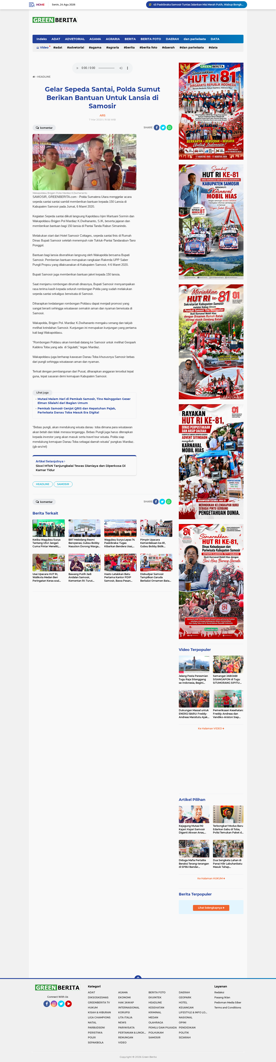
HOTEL (183, 1002)
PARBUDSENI (96, 1027)
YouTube (71, 1009)
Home (40, 4)
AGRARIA (113, 39)
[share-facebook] (156, 127)
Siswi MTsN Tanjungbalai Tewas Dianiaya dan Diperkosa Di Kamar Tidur (80, 468)
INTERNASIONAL (128, 1007)
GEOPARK (185, 997)
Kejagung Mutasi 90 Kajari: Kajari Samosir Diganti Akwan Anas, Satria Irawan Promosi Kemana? (192, 829)
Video (44, 47)
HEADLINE (42, 484)
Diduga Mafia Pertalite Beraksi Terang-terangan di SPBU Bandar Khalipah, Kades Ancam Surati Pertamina (194, 864)
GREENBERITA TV (99, 1002)
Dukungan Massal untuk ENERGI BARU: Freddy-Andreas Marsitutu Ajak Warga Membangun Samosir (194, 714)
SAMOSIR (63, 484)
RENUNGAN (125, 1037)
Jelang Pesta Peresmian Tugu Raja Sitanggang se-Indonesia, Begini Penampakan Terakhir (193, 679)
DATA (215, 39)
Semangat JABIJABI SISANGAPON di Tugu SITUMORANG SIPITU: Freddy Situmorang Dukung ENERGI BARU (227, 679)
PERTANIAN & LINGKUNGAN (133, 1032)
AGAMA (95, 39)
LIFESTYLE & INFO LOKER (194, 1012)
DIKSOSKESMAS (98, 997)
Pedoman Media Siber (227, 1002)
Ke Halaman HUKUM (210, 878)
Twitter (63, 1009)
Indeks (42, 39)
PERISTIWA (95, 1032)
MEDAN (153, 1017)
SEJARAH (185, 1037)
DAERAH (172, 39)
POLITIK (184, 1032)
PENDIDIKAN (187, 1027)
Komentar (46, 127)
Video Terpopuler (195, 650)
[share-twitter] (163, 127)
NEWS (122, 1022)
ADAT (56, 39)
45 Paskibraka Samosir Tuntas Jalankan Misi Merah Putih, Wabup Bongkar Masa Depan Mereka (198, 4)
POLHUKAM (156, 1032)
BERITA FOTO (151, 39)
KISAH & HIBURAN (99, 1012)
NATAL (92, 1022)
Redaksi (219, 992)
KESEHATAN (156, 1007)
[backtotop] (138, 979)
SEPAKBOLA (95, 1042)
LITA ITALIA (125, 1017)
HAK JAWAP (126, 1002)
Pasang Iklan (222, 997)
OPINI (182, 1022)
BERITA (130, 39)
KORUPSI (124, 1012)
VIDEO (122, 1042)
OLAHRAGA (156, 1022)
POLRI (92, 1037)
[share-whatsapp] (169, 127)
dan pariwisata (195, 39)
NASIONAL (185, 1017)
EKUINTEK (155, 997)
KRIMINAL (155, 1012)
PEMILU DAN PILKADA (163, 1027)
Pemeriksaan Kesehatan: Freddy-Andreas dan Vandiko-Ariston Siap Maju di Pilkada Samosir (228, 714)
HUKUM (93, 1007)
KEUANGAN (186, 1007)
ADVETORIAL (75, 39)
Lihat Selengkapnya (210, 907)
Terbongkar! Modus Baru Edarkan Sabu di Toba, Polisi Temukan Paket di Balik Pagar (228, 829)
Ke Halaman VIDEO (210, 728)
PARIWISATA (126, 1027)
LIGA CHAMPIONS (99, 1017)
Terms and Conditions (227, 1007)
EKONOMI (124, 997)
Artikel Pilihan (192, 799)
